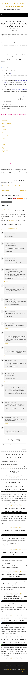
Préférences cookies (13, 672)
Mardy (3, 132)
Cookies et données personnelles (21, 671)
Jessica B (4, 129)
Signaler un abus (7, 671)
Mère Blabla (4, 120)
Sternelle (4, 160)
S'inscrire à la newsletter (6, 202)
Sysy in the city (5, 135)
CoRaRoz (4, 144)
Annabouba (4, 141)
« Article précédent (5, 190)
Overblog (21, 665)
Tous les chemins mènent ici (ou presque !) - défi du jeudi (14, 24)
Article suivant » (23, 190)
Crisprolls (19, 163)
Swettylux (4, 157)
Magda (3, 147)
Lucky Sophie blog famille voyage (14, 5)
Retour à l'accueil (14, 192)
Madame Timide (5, 154)
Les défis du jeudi (14, 19)
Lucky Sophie (11, 220)
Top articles (23, 669)
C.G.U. (13, 671)
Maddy (3, 126)
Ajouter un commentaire (12, 228)
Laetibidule (4, 138)
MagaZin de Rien (6, 151)
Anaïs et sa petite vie (6, 123)
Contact (1, 671)
